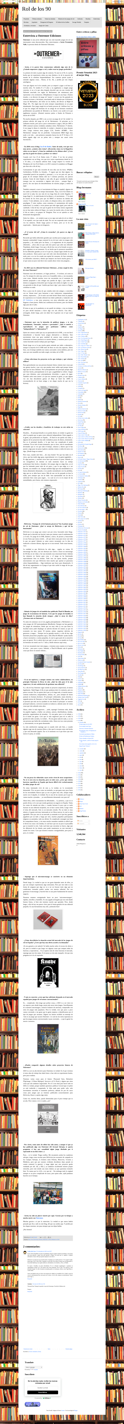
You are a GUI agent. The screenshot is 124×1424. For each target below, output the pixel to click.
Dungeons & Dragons (46, 22)
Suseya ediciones (81, 667)
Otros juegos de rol (82, 518)
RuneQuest (80, 652)
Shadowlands (81, 658)
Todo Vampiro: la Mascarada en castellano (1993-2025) (92, 233)
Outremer (39, 1218)
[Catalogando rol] (81, 319)
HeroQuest (80, 446)
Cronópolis (80, 388)
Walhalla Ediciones (82, 686)
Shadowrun (80, 660)
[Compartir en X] (47, 1237)
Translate (36, 1369)
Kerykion (80, 468)
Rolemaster (80, 649)
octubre (81, 751)
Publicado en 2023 (55, 1239)
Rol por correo (81, 645)
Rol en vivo (80, 643)
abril (80, 763)
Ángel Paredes (83, 811)
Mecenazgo (80, 489)
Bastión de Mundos (82, 369)
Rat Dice (80, 634)
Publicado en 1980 (82, 546)
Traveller (80, 675)
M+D (79, 483)
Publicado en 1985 (82, 556)
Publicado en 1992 (82, 569)
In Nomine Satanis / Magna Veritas (85, 459)
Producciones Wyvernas (83, 528)
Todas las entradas (50, 19)
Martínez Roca (81, 487)
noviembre (81, 748)
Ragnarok (80, 632)
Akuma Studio (81, 323)
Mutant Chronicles (82, 500)
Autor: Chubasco (81, 336)
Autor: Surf (30, 1239)
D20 (79, 397)
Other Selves (80, 516)
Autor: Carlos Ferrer (82, 334)
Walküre (79, 688)
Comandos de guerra (82, 382)
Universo (80, 678)
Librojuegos (80, 477)
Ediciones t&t (81, 412)
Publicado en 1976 (82, 539)
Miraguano (80, 494)
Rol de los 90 (36, 9)
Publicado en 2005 (82, 593)
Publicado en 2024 (82, 626)
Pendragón (80, 526)
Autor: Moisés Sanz (82, 349)
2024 (79, 718)
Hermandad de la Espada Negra (84, 444)
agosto (81, 755)
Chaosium (80, 381)
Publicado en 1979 (82, 544)
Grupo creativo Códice (83, 435)
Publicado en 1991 (82, 567)
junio (80, 759)
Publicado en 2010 (82, 600)
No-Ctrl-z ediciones (82, 507)
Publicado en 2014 (82, 608)
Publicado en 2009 (82, 598)
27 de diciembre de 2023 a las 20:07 (44, 1251)
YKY (79, 701)
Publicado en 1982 (82, 550)
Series (79, 656)
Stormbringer (81, 665)
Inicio (49, 1349)
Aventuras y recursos (30, 25)
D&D (79, 396)
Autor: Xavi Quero (82, 362)
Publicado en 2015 (82, 610)
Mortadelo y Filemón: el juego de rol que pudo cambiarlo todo (92, 251)
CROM (79, 386)
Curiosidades (81, 392)
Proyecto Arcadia (81, 530)
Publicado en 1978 (82, 543)
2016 (79, 785)
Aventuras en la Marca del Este (84, 366)
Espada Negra (81, 422)
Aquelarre (34, 22)
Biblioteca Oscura (82, 371)
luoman (63, 1410)
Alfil (79, 325)
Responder (30, 1279)
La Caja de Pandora (82, 472)
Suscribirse (42, 1392)
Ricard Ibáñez (81, 639)
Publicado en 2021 (47, 1239)
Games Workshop (82, 429)
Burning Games (81, 375)
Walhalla (80, 684)
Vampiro (86, 22)
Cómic (79, 384)
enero (80, 770)
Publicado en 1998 (82, 580)
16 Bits (80, 192)
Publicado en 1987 (82, 559)
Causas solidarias (81, 379)
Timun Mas (80, 671)
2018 (79, 781)
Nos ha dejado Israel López (85, 726)
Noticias (79, 513)
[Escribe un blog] (45, 1237)
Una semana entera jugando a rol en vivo (88, 744)
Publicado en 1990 (82, 565)
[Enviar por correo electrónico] (43, 1237)
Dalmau (79, 399)
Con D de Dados (45, 147)
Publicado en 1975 (82, 537)
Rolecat (79, 647)
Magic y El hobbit (90, 205)
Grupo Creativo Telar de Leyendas (85, 438)
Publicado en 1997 (82, 578)
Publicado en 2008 (82, 597)
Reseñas (88, 19)
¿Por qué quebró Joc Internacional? (89, 304)
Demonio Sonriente (82, 401)
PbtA (79, 522)
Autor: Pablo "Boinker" (83, 355)
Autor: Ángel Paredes (82, 332)
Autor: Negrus (81, 351)
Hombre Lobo (81, 451)
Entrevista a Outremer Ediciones (86, 728)
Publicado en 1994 (82, 572)
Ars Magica (80, 329)
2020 (79, 777)
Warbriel (81, 808)
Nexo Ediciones (81, 505)
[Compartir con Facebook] (48, 1237)
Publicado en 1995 (82, 574)
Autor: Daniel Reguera (83, 340)
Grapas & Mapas (81, 433)
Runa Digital (80, 650)
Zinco (79, 705)
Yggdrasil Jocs (81, 699)
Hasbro (79, 442)
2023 (79, 720)
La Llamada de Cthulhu (83, 476)
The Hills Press (81, 669)
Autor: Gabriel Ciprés (82, 341)
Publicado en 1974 (82, 535)
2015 (79, 787)
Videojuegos (80, 682)
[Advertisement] (48, 1333)
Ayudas (79, 368)
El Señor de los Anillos (62, 22)
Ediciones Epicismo (82, 408)
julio (80, 757)
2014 (79, 790)
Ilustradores (80, 455)
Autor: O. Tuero (81, 353)
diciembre (81, 722)
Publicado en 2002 (82, 587)
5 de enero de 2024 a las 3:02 (38, 1284)
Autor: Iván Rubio (82, 343)
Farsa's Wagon (81, 427)
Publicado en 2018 (82, 615)
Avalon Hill (80, 364)
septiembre (81, 753)
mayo (80, 761)
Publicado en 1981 (82, 548)
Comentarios (81, 823)
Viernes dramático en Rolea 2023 (86, 738)
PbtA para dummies (89, 268)
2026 (79, 714)
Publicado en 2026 (82, 630)
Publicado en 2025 (82, 628)
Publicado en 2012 (82, 604)
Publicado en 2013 (82, 606)
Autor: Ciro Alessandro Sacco (84, 338)
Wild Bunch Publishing (83, 695)
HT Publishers (28, 300)
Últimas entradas (37, 19)
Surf (81, 806)
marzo (80, 765)
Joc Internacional (81, 461)
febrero (81, 768)
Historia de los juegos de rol (66, 19)
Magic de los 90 (82, 204)
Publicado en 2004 (82, 591)
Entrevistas (96, 19)
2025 (79, 716)
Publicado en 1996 (82, 576)
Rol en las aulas (81, 641)
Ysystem (80, 703)
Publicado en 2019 (82, 617)
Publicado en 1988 (82, 561)
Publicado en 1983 (82, 552)
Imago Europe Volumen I (84, 746)
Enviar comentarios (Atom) (35, 1351)
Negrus (81, 801)
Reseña (79, 636)
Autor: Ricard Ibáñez (82, 356)
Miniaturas (80, 492)
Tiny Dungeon (81, 673)
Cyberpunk (80, 394)
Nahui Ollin (80, 503)
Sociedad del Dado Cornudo (84, 662)
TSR (79, 677)
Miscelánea (80, 496)
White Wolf (80, 693)
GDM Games (81, 431)
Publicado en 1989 (82, 563)
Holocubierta (80, 449)
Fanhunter (80, 423)
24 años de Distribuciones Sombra (86, 736)
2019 (79, 779)
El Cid (79, 416)
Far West (80, 425)
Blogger (75, 1410)
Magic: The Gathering (82, 485)
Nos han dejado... (81, 509)
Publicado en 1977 (82, 541)
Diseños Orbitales (82, 405)
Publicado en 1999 (82, 582)
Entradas (81, 821)
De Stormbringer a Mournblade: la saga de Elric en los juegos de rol (92, 296)
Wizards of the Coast (82, 697)
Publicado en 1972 (82, 533)
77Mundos (80, 321)
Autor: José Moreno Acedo (84, 347)
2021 (79, 775)
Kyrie (79, 470)
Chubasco (82, 799)
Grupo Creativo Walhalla (83, 440)
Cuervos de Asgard (82, 390)
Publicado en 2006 (82, 595)
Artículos (80, 19)
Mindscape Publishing (83, 490)
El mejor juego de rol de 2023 (85, 724)
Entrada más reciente (28, 1349)
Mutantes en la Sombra (83, 502)
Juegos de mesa (81, 466)
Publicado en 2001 (82, 585)
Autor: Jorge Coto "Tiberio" (84, 345)
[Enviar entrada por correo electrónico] (40, 1237)
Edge (79, 407)
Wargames (80, 690)
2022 (79, 772)
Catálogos (80, 377)
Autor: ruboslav (81, 358)
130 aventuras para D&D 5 (91, 259)
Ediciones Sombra (82, 410)
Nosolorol (80, 511)
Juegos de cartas (81, 464)
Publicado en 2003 (82, 589)
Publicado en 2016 (82, 611)
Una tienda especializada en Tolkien (86, 734)
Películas (80, 524)
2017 (79, 783)
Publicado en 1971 (82, 531)
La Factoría (80, 474)
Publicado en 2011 (82, 602)
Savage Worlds (76, 22)
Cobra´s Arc (88, 193)
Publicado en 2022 (82, 623)
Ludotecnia (80, 481)
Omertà (79, 515)
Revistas (26, 22)
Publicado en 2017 (82, 613)
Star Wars (80, 664)
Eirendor (80, 414)
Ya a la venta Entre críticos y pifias (86, 37)
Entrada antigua (69, 1349)
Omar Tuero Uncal (84, 803)
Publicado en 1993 (82, 570)
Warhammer (80, 691)
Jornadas (80, 463)
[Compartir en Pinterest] (50, 1237)
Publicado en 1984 (82, 554)
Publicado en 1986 (82, 557)
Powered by (38, 1398)
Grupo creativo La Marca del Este (85, 436)
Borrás (79, 373)
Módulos (80, 498)
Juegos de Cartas (43, 25)
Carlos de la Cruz (32, 1251)
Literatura (80, 479)
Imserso (79, 457)
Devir (79, 403)
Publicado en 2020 (82, 619)
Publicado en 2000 (82, 583)
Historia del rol (81, 448)
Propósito (26, 19)
